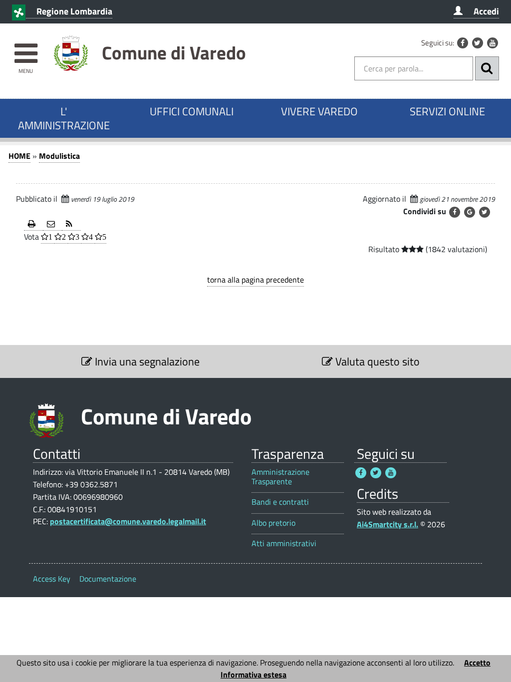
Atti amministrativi (284, 543)
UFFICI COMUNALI (192, 111)
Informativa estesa (253, 675)
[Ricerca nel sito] (487, 68)
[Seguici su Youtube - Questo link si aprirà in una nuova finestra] (492, 42)
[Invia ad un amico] (52, 224)
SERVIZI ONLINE (447, 111)
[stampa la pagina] (33, 224)
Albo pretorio (273, 523)
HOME (19, 156)
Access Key (51, 579)
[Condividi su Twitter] (484, 212)
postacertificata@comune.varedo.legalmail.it (128, 521)
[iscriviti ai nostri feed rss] (71, 224)
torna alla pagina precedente (255, 280)
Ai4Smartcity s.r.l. (387, 524)
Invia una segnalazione (146, 361)
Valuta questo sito (376, 361)
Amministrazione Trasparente (280, 476)
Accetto (477, 663)
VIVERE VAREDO (319, 111)
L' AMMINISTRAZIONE (64, 118)
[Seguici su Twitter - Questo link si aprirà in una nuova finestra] (477, 42)
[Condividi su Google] (469, 212)
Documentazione (107, 579)
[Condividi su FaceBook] (454, 212)
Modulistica (59, 156)
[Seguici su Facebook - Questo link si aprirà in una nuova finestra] (462, 42)
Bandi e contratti (280, 502)
